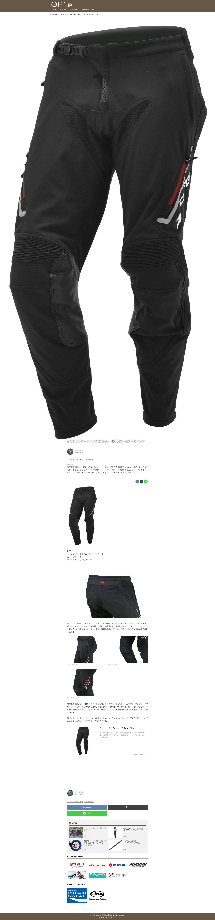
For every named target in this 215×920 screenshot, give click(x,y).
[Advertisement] (84, 772)
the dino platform (110, 917)
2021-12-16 (79, 450)
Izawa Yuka (79, 453)
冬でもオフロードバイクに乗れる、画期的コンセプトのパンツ (106, 441)
